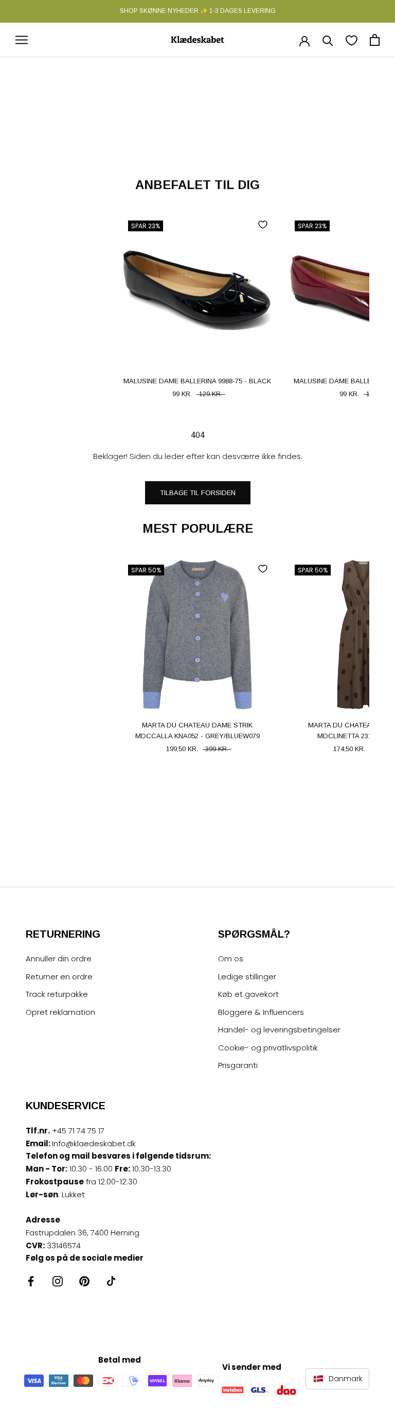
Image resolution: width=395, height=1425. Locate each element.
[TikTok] (111, 1281)
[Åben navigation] (21, 40)
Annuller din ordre (59, 958)
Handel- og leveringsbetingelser (279, 1029)
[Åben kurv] (375, 40)
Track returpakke (57, 994)
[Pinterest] (84, 1281)
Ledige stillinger (247, 976)
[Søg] (327, 40)
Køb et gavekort (248, 994)
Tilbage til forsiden (198, 493)
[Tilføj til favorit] (263, 224)
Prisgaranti (238, 1065)
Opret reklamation (60, 1012)
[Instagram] (57, 1281)
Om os (230, 958)
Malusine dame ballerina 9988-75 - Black (197, 381)
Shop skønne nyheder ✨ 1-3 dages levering (198, 10)
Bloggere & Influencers (261, 1012)
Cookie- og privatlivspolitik (268, 1047)
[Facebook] (31, 1281)
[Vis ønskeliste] (351, 40)
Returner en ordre (59, 976)
